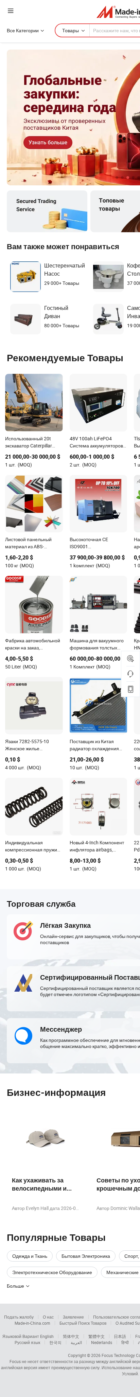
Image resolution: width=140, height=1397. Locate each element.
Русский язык (27, 1342)
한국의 (55, 1342)
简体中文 (71, 1336)
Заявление (73, 1317)
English (47, 1336)
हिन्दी (125, 1342)
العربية (76, 1342)
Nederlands (101, 1342)
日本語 (120, 1336)
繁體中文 (96, 1336)
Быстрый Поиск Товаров (82, 1323)
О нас (48, 1317)
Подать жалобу (19, 1317)
